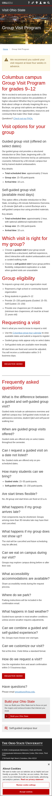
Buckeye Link (32, 2)
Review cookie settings (26, 785)
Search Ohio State (48, 2)
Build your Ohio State (19, 716)
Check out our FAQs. (23, 118)
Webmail (44, 2)
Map (36, 2)
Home (5, 49)
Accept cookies (26, 792)
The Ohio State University (7, 3)
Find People (40, 2)
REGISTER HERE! (13, 364)
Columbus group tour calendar (26, 333)
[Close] (49, 764)
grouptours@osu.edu (25, 692)
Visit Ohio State (13, 10)
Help (28, 2)
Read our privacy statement (32, 779)
